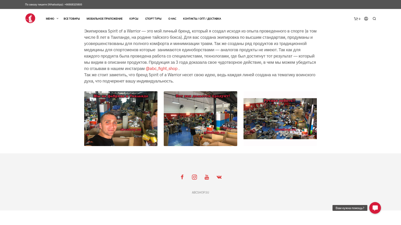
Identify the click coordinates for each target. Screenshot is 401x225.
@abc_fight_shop (162, 68)
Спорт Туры (153, 18)
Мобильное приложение (105, 18)
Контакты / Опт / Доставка (202, 18)
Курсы (133, 18)
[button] (375, 208)
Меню (50, 18)
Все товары (72, 18)
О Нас (172, 18)
